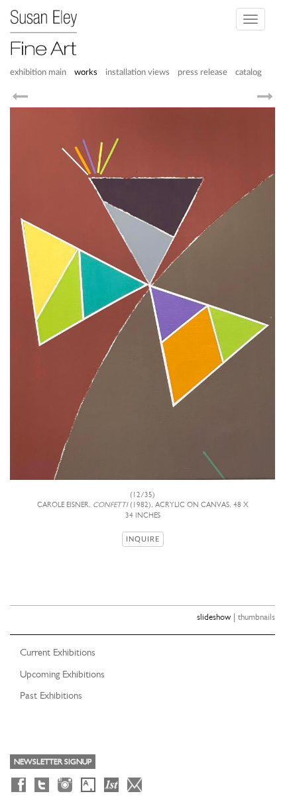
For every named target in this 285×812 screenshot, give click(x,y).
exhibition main (38, 72)
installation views (137, 72)
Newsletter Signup (52, 761)
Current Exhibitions (57, 652)
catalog (248, 72)
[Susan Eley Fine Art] (49, 28)
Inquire (143, 539)
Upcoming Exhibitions (62, 674)
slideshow (214, 617)
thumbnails (256, 617)
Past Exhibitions (51, 695)
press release (202, 72)
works (85, 72)
